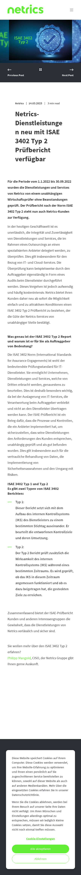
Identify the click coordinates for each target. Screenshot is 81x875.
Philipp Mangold (19, 658)
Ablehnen (40, 859)
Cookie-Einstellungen (40, 838)
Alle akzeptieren (40, 849)
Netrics (19, 103)
